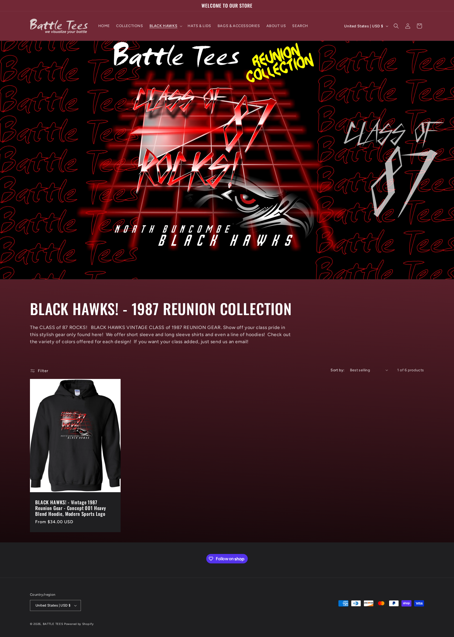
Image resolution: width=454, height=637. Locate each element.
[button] (165, 26)
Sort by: (337, 370)
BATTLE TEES (53, 624)
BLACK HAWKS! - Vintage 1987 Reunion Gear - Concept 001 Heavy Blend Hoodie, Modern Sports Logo (70, 508)
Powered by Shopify (79, 624)
